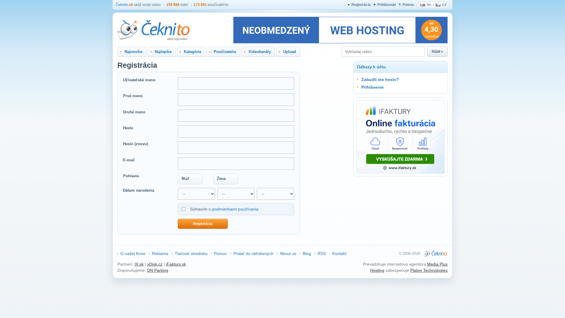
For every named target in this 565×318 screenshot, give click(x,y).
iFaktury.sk (176, 264)
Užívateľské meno (139, 80)
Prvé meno (133, 96)
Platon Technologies (429, 270)
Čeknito (124, 5)
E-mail (129, 160)
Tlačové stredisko (191, 253)
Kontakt (339, 253)
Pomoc (408, 5)
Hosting (377, 270)
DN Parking (157, 270)
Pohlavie (131, 176)
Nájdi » (437, 51)
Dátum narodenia (138, 190)
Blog (307, 253)
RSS (322, 253)
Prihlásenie (386, 5)
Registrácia (361, 5)
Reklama (160, 253)
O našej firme (132, 253)
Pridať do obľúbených (253, 253)
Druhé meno (134, 112)
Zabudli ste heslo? (380, 79)
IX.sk (139, 264)
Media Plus (437, 264)
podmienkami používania (235, 209)
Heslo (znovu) (135, 144)
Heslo (128, 128)
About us (288, 253)
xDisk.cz (154, 264)
